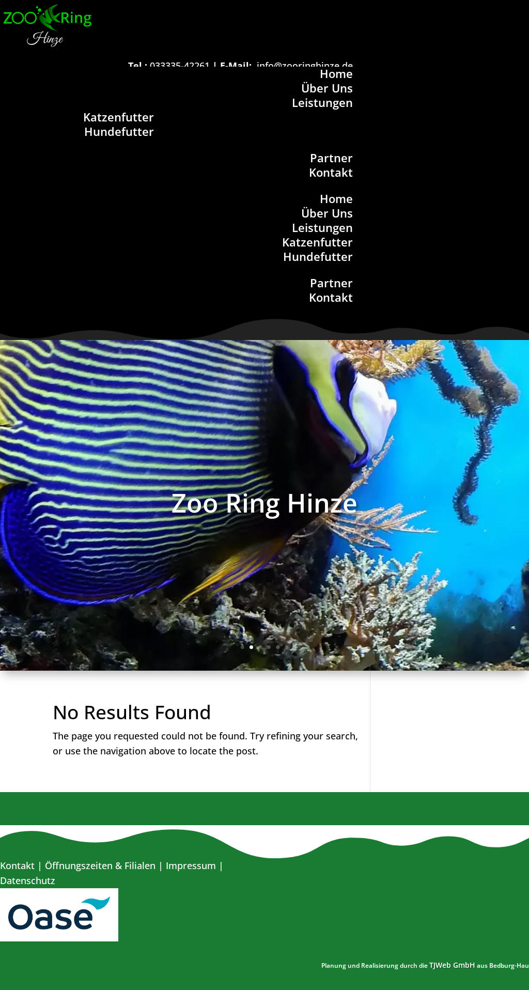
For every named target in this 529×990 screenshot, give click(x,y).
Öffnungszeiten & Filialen (100, 865)
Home (336, 73)
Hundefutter (119, 131)
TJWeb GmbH (452, 965)
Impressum (191, 865)
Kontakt (331, 172)
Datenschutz (27, 880)
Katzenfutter (118, 117)
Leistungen (322, 102)
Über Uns (327, 88)
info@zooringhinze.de (305, 65)
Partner (331, 157)
